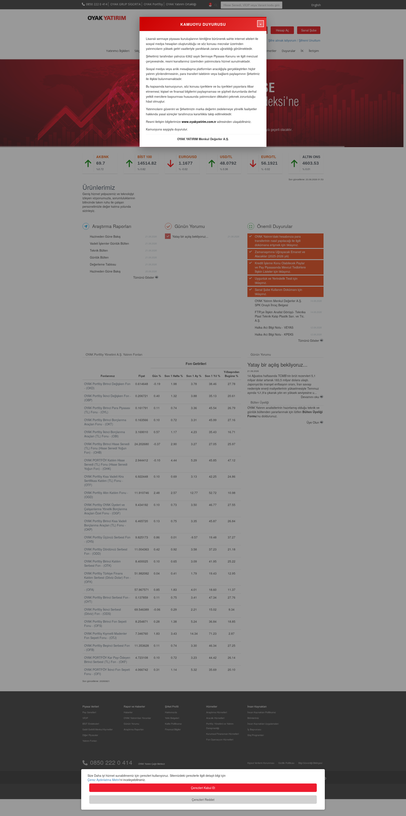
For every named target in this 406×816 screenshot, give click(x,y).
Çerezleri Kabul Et (203, 788)
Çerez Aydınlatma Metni (103, 780)
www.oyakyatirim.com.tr (199, 121)
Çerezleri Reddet (203, 799)
